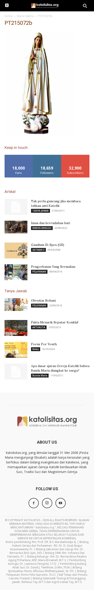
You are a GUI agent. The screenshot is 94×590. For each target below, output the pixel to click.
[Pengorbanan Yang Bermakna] (16, 272)
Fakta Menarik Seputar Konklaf (54, 322)
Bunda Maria (39, 375)
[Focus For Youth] (16, 350)
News (35, 349)
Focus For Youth (44, 344)
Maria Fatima (25, 16)
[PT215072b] (39, 133)
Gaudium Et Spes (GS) (47, 245)
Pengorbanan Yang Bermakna (53, 267)
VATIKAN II (38, 249)
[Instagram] (47, 503)
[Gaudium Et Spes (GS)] (16, 250)
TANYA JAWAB (40, 210)
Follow (47, 156)
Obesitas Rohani (43, 300)
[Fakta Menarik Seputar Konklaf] (16, 328)
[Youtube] (60, 503)
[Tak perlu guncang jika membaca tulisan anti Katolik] (16, 207)
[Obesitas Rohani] (16, 304)
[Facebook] (34, 503)
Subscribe (75, 156)
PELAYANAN (39, 271)
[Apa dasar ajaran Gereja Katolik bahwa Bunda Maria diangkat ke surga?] (16, 372)
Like (18, 156)
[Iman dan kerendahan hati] (16, 227)
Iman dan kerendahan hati (50, 223)
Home (9, 16)
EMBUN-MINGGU (41, 228)
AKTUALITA (38, 327)
